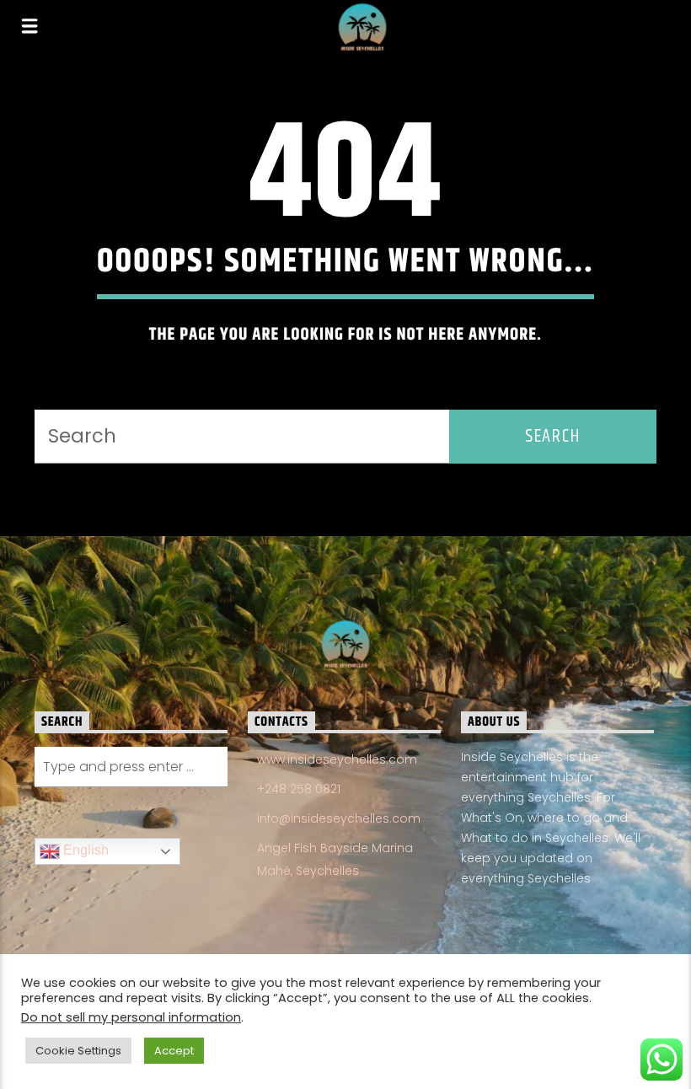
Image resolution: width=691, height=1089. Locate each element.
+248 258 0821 (298, 789)
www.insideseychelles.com (337, 759)
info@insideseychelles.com (338, 818)
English (84, 850)
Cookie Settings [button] (78, 1051)
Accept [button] (174, 1051)
